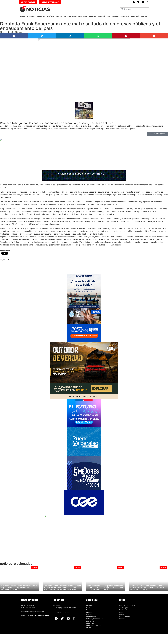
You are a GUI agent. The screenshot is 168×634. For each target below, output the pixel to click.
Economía (135, 16)
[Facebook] (134, 2)
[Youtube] (143, 2)
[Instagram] (147, 2)
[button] (14, 35)
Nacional (31, 16)
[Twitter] (138, 2)
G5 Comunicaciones (28, 608)
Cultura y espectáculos (99, 16)
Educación (82, 16)
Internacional (70, 16)
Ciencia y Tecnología (120, 16)
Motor (144, 16)
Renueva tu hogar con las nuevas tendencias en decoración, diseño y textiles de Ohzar (56, 123)
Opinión (59, 16)
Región (22, 16)
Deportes (41, 16)
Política (50, 16)
